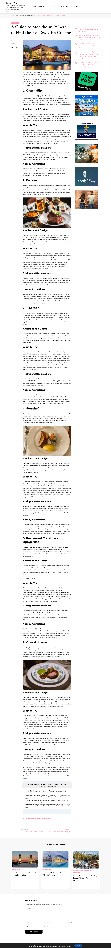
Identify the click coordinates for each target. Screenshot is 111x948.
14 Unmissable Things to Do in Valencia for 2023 (53, 874)
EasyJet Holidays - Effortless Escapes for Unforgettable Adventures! (41, 804)
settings (69, 946)
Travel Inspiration (38, 6)
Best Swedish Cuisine (32, 818)
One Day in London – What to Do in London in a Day (24, 874)
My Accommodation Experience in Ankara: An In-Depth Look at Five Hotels (89, 37)
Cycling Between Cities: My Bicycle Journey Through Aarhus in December (86, 878)
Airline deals (64, 6)
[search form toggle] (104, 6)
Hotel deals (52, 6)
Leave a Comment (16, 47)
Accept (78, 945)
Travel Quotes (13, 2)
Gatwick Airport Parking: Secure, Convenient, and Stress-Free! (40, 795)
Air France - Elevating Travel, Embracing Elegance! (37, 800)
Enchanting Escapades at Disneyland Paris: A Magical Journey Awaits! (42, 790)
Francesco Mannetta (13, 42)
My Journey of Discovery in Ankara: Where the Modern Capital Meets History (87, 46)
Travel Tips (74, 6)
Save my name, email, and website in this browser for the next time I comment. (48, 927)
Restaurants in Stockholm (45, 818)
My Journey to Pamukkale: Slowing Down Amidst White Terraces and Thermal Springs (89, 65)
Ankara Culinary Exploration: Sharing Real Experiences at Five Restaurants (89, 29)
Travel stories (15, 22)
